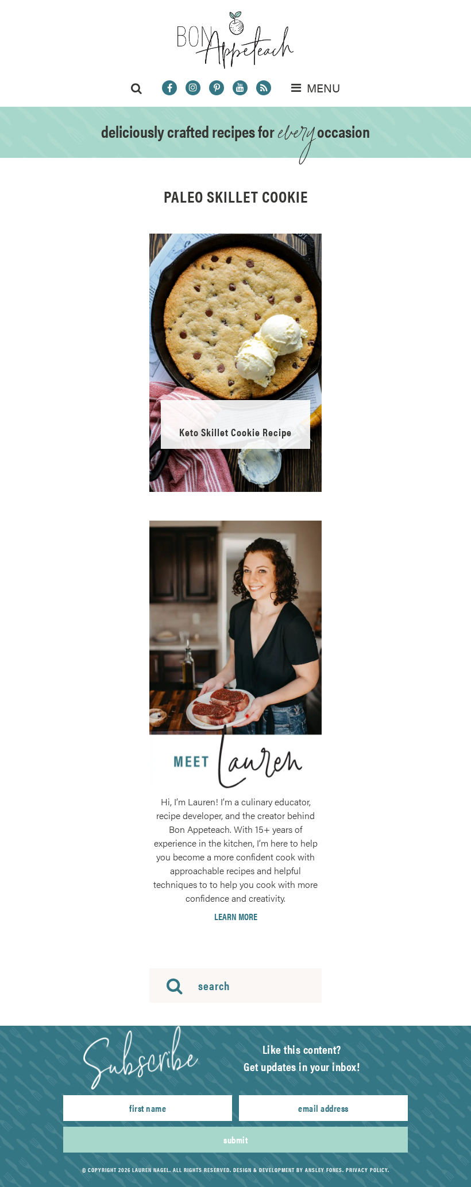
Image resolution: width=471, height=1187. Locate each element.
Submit (235, 1139)
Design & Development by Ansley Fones (287, 1170)
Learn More (235, 916)
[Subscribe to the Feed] (263, 87)
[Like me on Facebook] (169, 87)
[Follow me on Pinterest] (216, 87)
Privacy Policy (367, 1170)
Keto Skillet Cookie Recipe (235, 432)
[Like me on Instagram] (193, 87)
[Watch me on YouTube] (240, 87)
